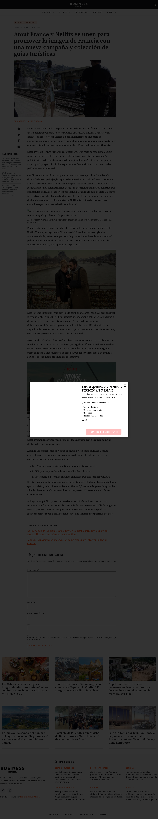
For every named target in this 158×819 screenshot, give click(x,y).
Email (84, 420)
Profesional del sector (93, 416)
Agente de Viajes (91, 407)
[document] (79, 409)
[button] (125, 385)
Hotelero (88, 413)
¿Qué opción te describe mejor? (95, 403)
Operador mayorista (93, 410)
